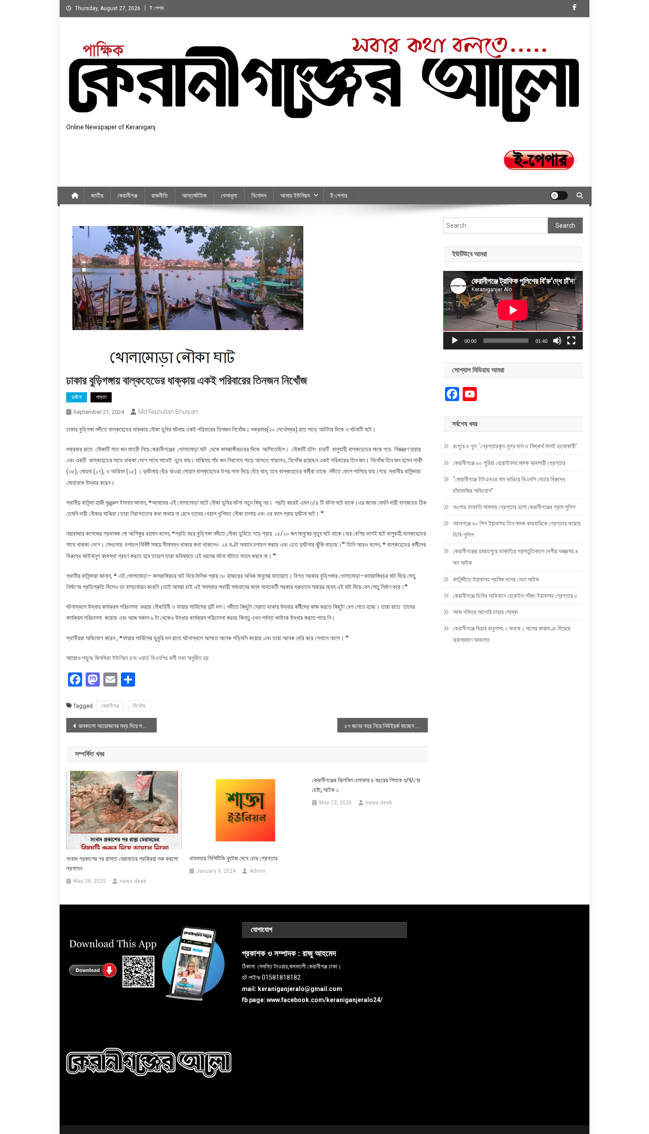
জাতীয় (97, 195)
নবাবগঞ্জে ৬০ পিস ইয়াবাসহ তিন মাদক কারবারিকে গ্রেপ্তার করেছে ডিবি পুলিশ (517, 529)
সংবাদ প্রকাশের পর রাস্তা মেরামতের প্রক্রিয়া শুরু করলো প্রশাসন (122, 863)
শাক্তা (101, 397)
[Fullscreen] (571, 340)
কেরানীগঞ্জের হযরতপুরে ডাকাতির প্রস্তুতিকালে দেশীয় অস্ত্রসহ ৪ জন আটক (515, 557)
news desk (133, 881)
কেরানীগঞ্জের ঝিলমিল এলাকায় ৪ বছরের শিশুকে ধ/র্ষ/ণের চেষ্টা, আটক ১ (366, 785)
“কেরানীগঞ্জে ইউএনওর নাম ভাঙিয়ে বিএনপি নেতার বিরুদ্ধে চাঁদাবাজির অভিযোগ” (509, 485)
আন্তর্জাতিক (194, 195)
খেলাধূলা (229, 195)
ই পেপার (157, 8)
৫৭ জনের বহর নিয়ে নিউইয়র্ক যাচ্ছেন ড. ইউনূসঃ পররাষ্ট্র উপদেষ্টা (386, 725)
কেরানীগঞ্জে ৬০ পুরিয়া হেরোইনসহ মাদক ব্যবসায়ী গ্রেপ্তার (509, 462)
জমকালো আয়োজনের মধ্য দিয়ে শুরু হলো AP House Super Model (118, 725)
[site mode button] (559, 195)
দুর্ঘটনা (77, 397)
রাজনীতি (159, 195)
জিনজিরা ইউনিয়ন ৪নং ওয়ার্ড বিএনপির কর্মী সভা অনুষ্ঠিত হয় (151, 657)
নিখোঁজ (139, 705)
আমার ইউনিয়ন (294, 195)
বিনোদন (258, 195)
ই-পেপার (338, 195)
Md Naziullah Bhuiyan (168, 411)
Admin (257, 871)
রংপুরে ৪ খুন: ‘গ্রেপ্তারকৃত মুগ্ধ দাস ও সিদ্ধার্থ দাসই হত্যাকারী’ (515, 446)
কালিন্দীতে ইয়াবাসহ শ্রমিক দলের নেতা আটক (496, 579)
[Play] (454, 340)
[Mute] (557, 340)
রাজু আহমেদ (319, 953)
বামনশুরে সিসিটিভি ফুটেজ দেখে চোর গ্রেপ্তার (233, 858)
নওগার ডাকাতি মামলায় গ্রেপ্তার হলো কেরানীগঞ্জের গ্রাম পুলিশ (514, 507)
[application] (513, 310)
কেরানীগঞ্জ (127, 195)
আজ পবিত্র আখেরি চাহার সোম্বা (485, 612)
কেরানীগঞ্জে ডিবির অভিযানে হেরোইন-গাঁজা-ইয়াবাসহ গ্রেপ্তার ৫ (515, 595)
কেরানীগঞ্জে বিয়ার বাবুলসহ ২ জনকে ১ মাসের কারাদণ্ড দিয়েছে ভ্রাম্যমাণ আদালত (512, 634)
